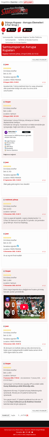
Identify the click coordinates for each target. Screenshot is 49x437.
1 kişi (5, 154)
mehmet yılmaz (11, 199)
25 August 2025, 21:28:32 (11, 82)
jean (7, 64)
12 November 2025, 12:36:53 (12, 251)
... (20, 415)
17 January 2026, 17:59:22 (11, 378)
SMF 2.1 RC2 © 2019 (19, 434)
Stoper (8, 102)
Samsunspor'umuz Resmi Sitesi (13, 430)
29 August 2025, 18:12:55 (11, 116)
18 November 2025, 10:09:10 (12, 344)
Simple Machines (31, 434)
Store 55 (27, 430)
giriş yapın (28, 2)
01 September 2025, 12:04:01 (12, 180)
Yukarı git (5, 415)
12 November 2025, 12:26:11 (12, 214)
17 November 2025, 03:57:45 (12, 285)
